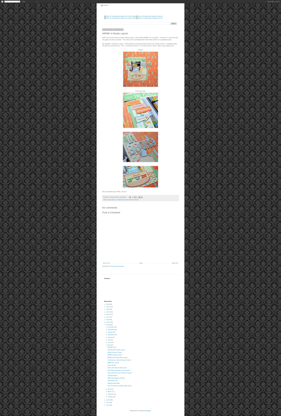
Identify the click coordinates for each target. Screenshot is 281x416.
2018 (108, 314)
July (109, 340)
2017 (108, 317)
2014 (108, 325)
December (111, 327)
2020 (108, 309)
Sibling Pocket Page (114, 383)
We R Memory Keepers (132, 199)
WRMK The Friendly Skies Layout (118, 357)
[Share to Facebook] (140, 197)
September (111, 334)
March (110, 391)
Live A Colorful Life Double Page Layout (119, 386)
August (110, 337)
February (110, 394)
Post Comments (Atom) (117, 266)
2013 (108, 400)
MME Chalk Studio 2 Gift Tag (116, 378)
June (109, 342)
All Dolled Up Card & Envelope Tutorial (119, 360)
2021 (108, 307)
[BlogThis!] (135, 197)
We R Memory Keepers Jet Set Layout (119, 370)
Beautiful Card (112, 347)
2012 (108, 402)
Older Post (175, 263)
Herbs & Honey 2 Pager (115, 352)
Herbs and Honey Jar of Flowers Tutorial (120, 373)
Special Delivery (112, 375)
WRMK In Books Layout (115, 355)
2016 (108, 319)
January (110, 397)
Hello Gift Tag (112, 365)
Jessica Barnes (111, 199)
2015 (108, 322)
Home (141, 263)
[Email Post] (129, 197)
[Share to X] (137, 197)
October (110, 332)
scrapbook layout (121, 199)
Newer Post (106, 263)
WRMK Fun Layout (113, 362)
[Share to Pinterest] (142, 197)
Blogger (148, 410)
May (109, 345)
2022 (108, 304)
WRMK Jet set (148, 37)
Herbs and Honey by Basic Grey (117, 368)
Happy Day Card (113, 380)
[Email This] (133, 197)
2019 (108, 312)
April (109, 389)
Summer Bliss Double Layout (116, 350)
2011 (108, 405)
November (111, 329)
